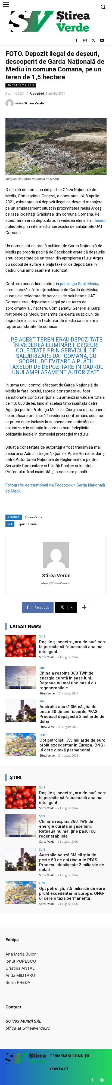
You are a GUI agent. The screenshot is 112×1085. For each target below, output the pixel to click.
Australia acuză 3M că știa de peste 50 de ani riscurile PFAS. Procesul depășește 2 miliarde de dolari (71, 714)
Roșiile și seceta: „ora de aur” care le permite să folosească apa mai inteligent (73, 646)
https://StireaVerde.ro (56, 583)
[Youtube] (102, 41)
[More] (84, 607)
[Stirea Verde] (10, 103)
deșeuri (100, 220)
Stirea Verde (34, 103)
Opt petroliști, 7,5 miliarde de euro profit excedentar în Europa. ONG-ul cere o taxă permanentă (72, 745)
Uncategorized (20, 85)
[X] (93, 41)
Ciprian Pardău (28, 524)
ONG (42, 734)
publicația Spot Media (79, 283)
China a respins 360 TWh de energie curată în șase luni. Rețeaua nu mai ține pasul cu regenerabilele (67, 680)
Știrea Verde (33, 517)
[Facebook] (77, 41)
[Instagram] (85, 41)
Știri (42, 636)
